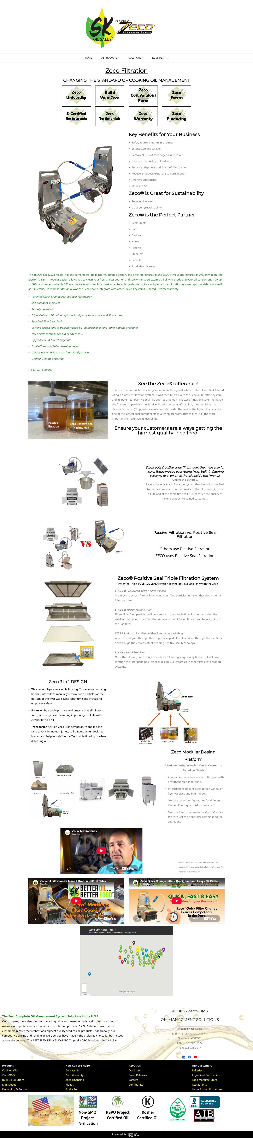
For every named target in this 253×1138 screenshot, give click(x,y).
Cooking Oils (10, 1070)
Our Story (135, 1070)
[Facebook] (190, 1057)
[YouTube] (195, 1057)
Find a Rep (71, 1089)
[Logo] (120, 27)
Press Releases (138, 1075)
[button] (222, 26)
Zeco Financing (74, 1079)
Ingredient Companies (206, 1075)
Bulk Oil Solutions (13, 1079)
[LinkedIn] (184, 1057)
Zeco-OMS (8, 1075)
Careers (133, 1079)
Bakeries (197, 1070)
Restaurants (199, 1084)
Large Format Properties (207, 1089)
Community (136, 1084)
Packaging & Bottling (15, 1089)
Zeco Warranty (74, 1075)
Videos (69, 1084)
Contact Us (72, 1070)
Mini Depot (9, 1084)
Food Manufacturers (204, 1079)
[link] (68, 383)
